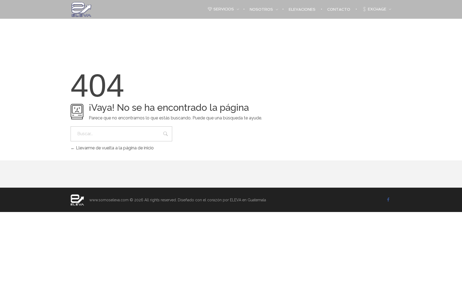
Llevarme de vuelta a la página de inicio (114, 147)
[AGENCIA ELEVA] (77, 200)
